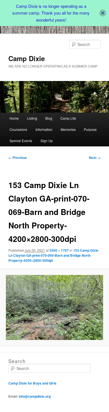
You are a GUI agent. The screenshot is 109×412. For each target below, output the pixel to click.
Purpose (90, 129)
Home (14, 118)
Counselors (18, 129)
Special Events (21, 140)
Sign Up (47, 140)
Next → (95, 157)
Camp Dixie (26, 58)
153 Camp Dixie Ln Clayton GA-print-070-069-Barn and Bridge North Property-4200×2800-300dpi (53, 255)
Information (44, 129)
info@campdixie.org (35, 396)
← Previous (17, 157)
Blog (48, 118)
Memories (68, 129)
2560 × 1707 (59, 250)
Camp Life (68, 118)
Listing (32, 118)
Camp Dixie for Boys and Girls (32, 383)
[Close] (102, 13)
